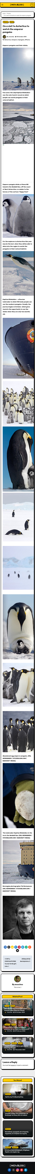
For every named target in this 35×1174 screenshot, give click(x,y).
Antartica (8, 40)
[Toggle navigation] (2, 5)
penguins (21, 40)
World (11, 22)
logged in (13, 1065)
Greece (14, 1043)
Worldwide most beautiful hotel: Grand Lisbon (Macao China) (15, 1009)
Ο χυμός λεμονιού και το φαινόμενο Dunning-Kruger (16, 1047)
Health (8, 1110)
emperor (15, 40)
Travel (7, 1005)
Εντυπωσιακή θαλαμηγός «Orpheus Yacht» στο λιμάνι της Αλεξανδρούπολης (17, 1152)
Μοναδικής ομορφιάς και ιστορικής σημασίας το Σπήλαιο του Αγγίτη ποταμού (17, 1133)
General (7, 1024)
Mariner (8, 1147)
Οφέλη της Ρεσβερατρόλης (14, 1097)
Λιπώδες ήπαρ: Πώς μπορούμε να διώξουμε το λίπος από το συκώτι (16, 1114)
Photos (6, 22)
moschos (11, 36)
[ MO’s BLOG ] (17, 4)
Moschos (15, 1147)
